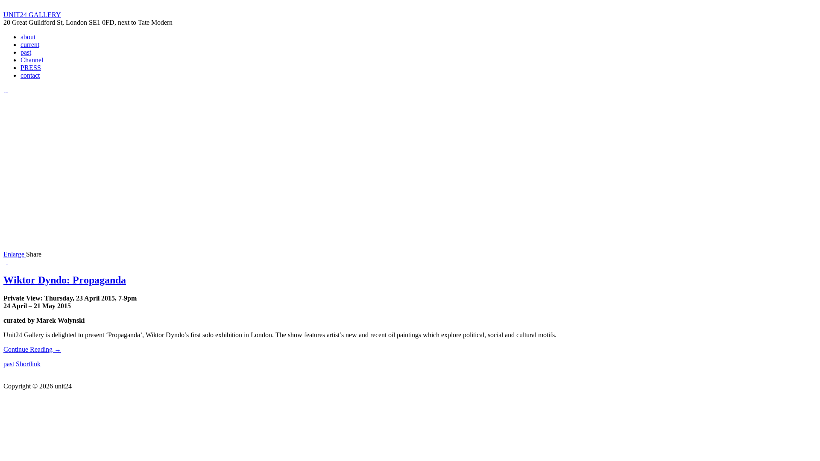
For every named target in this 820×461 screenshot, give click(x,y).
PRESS (30, 67)
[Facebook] (7, 89)
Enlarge (14, 254)
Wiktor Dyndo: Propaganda (64, 280)
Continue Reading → (32, 349)
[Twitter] (4, 89)
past (25, 52)
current (29, 44)
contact (30, 75)
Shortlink (28, 364)
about (27, 37)
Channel (31, 60)
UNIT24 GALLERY (32, 14)
